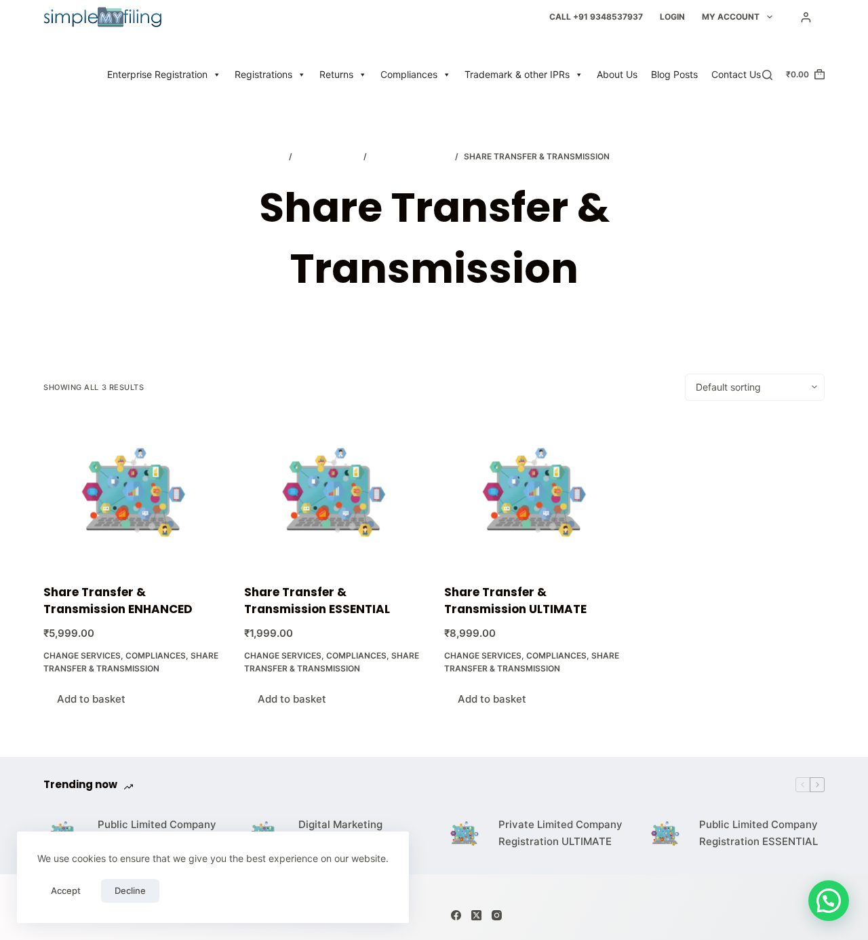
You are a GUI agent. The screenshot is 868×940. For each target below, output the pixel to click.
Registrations (263, 74)
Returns (336, 74)
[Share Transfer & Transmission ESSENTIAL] (334, 492)
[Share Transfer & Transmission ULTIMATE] (534, 492)
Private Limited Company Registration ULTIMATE (560, 833)
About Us (617, 74)
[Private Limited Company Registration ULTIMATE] (464, 833)
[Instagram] (497, 915)
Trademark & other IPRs (517, 74)
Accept (66, 890)
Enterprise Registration (157, 74)
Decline (130, 890)
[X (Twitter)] (476, 915)
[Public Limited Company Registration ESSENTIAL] (665, 833)
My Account (731, 17)
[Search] (767, 75)
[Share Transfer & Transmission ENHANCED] (133, 492)
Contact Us (736, 74)
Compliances (408, 74)
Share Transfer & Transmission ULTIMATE (515, 601)
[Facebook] (456, 915)
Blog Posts (674, 74)
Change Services (82, 655)
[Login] (806, 17)
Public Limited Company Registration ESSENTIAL (758, 833)
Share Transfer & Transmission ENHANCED (118, 601)
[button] (828, 900)
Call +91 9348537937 (596, 17)
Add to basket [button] (91, 698)
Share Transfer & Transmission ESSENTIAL (317, 601)
